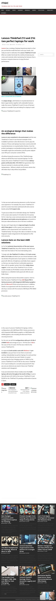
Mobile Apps (50, 10)
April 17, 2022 (6, 44)
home (2, 10)
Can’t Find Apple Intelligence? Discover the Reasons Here (46, 518)
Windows (26, 350)
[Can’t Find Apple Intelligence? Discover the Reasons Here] (46, 513)
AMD (23, 280)
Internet (8, 10)
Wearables (27, 10)
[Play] (24, 71)
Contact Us (34, 599)
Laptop (7, 384)
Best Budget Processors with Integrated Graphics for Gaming (9, 519)
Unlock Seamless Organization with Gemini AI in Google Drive (27, 548)
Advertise (39, 599)
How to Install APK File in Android (17, 78)
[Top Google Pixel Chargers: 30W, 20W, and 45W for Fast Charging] (9, 574)
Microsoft (9, 284)
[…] (5, 593)
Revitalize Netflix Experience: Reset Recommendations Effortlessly (45, 578)
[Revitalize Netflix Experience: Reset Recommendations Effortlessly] (46, 573)
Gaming (34, 10)
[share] (33, 77)
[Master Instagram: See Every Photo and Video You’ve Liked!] (46, 543)
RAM (7, 342)
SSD (32, 342)
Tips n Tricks (41, 10)
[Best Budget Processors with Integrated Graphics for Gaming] (9, 513)
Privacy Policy (28, 599)
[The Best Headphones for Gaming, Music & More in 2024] (9, 545)
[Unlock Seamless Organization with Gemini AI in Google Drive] (28, 543)
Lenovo (3, 48)
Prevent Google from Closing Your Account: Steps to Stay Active (28, 518)
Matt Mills (13, 44)
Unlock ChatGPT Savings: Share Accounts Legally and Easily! (28, 580)
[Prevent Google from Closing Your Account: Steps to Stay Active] (28, 513)
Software (3, 13)
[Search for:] (46, 54)
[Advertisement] (28, 25)
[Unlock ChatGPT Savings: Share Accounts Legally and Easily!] (28, 574)
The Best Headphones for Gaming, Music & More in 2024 (9, 549)
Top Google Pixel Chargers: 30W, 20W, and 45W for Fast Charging (8, 580)
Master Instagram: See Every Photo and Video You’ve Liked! (45, 547)
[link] (3, 78)
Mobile (14, 10)
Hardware (20, 10)
